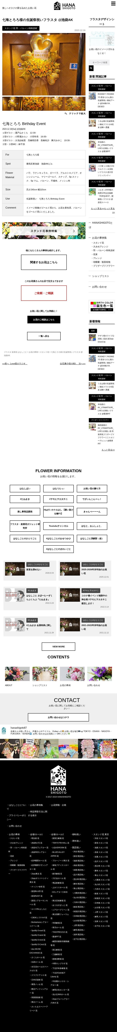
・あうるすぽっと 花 (59, 905)
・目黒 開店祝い (78, 870)
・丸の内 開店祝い (79, 898)
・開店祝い (75, 847)
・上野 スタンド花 (100, 912)
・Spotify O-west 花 (38, 935)
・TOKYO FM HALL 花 (60, 843)
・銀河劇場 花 (56, 874)
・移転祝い (75, 834)
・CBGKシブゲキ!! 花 (38, 918)
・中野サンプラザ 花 (59, 963)
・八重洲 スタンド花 (101, 880)
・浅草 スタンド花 (100, 921)
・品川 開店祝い (78, 875)
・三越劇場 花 (56, 954)
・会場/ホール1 (35, 834)
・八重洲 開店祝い (79, 893)
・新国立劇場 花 (57, 838)
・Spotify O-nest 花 (37, 940)
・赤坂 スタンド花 (100, 852)
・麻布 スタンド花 (100, 871)
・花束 (94, 254)
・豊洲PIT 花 (56, 937)
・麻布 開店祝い (78, 884)
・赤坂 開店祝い (78, 865)
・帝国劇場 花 (56, 923)
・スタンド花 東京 (100, 834)
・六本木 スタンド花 (101, 889)
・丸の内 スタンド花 (101, 884)
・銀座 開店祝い (78, 907)
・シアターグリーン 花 (60, 910)
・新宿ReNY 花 (36, 896)
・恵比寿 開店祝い (79, 879)
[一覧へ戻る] (44, 339)
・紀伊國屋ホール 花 (38, 861)
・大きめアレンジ (99, 246)
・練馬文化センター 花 (60, 990)
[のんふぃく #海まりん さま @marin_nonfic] (48, 748)
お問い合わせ (99, 286)
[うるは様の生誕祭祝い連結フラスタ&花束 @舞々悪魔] (92, 126)
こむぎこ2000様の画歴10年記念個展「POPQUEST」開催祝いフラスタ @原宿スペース (105, 196)
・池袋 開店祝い (78, 861)
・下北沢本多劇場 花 (59, 968)
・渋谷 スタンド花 (100, 838)
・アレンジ (96, 258)
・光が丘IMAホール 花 (60, 994)
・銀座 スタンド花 (100, 894)
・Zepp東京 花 (36, 874)
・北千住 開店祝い (79, 939)
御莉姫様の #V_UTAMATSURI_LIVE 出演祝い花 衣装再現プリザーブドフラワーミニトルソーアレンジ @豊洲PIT (106, 434)
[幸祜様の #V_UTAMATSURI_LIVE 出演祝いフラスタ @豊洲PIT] (92, 147)
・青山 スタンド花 (100, 875)
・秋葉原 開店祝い (79, 911)
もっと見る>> (97, 208)
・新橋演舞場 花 (57, 959)
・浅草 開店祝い (78, 934)
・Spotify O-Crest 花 (38, 944)
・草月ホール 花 (57, 927)
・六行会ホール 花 (58, 878)
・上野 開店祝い (78, 925)
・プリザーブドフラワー (103, 266)
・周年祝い (75, 841)
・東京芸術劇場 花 (58, 901)
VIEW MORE (58, 646)
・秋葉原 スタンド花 (101, 898)
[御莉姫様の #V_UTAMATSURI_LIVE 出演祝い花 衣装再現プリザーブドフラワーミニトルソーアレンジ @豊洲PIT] (92, 429)
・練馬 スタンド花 (100, 917)
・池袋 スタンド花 (100, 848)
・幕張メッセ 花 (36, 984)
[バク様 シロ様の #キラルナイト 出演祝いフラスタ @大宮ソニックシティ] (92, 170)
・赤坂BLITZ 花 (36, 843)
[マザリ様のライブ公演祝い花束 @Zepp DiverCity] (92, 340)
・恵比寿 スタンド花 (101, 866)
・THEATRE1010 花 (59, 932)
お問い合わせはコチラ (58, 717)
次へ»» (72, 363)
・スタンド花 (97, 243)
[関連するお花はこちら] (44, 269)
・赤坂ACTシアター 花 (39, 848)
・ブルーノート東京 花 (60, 861)
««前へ (14, 363)
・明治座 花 (34, 838)
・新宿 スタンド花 (100, 843)
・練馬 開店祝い (78, 930)
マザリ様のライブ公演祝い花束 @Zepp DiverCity (106, 339)
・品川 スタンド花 (100, 861)
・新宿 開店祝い (78, 856)
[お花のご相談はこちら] (44, 323)
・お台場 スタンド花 (101, 907)
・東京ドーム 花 (36, 1002)
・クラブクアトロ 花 (38, 975)
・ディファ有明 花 (37, 887)
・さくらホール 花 (37, 957)
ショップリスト (100, 276)
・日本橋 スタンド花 (101, 903)
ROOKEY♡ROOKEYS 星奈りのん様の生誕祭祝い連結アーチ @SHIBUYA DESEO (106, 100)
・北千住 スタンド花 (101, 926)
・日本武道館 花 (36, 980)
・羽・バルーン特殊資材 (103, 250)
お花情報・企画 (58, 805)
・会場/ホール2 (56, 834)
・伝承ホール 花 (36, 962)
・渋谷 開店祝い (78, 852)
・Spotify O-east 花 (37, 931)
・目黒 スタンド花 (100, 857)
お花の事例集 (99, 237)
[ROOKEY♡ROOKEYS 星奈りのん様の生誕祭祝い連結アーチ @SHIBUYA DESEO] (92, 99)
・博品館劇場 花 (57, 883)
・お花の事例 (13, 834)
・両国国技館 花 (36, 997)
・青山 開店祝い (78, 888)
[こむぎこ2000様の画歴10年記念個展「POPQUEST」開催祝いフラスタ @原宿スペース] (92, 194)
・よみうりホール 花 (59, 887)
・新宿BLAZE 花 (36, 891)
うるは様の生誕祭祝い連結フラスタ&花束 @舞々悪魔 (106, 124)
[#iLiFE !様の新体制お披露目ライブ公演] (68, 748)
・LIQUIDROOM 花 (58, 848)
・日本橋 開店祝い (79, 916)
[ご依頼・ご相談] (44, 300)
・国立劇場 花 (56, 950)
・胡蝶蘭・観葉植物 (100, 262)
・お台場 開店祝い (79, 921)
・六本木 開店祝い (79, 902)
